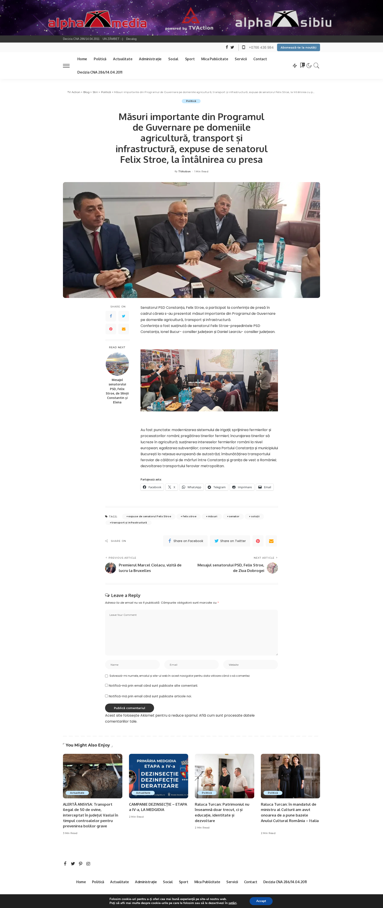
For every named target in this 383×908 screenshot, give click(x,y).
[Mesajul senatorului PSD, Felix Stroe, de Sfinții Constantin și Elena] (117, 364)
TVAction (184, 171)
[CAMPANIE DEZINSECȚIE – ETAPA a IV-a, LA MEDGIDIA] (158, 776)
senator (234, 516)
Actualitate (77, 792)
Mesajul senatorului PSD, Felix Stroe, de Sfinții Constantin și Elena (117, 391)
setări (232, 903)
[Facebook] (111, 316)
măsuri (212, 516)
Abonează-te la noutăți (299, 47)
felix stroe (189, 516)
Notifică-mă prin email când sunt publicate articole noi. (150, 696)
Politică (191, 101)
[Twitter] (123, 316)
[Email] (123, 329)
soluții (255, 516)
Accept (261, 901)
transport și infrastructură (129, 522)
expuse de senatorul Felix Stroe (149, 516)
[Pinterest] (111, 329)
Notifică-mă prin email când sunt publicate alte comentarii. (153, 686)
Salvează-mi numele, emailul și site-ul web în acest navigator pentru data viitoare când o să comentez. (179, 676)
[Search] (316, 65)
